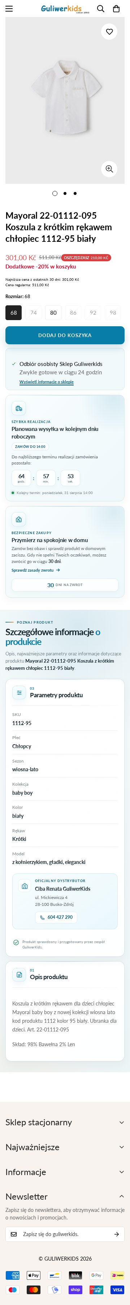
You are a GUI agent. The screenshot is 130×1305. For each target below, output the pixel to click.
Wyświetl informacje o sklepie (47, 381)
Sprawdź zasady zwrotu (32, 570)
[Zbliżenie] (109, 169)
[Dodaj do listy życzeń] (109, 31)
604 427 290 (60, 917)
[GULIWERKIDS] (65, 8)
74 (33, 312)
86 (73, 312)
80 (53, 312)
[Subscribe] (117, 1234)
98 (113, 312)
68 (13, 312)
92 (93, 312)
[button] (116, 8)
